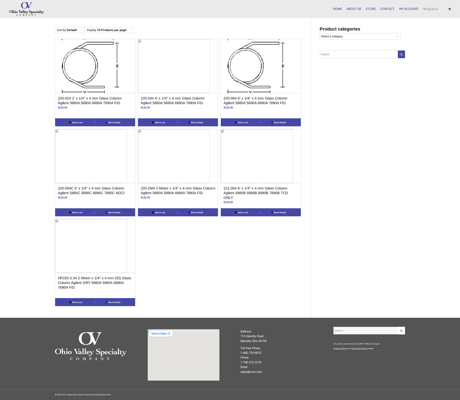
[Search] (430, 9)
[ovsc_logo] (27, 9)
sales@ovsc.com (251, 372)
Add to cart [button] (76, 122)
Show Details (113, 122)
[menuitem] (337, 9)
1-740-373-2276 (250, 362)
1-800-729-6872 (250, 353)
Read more (77, 302)
